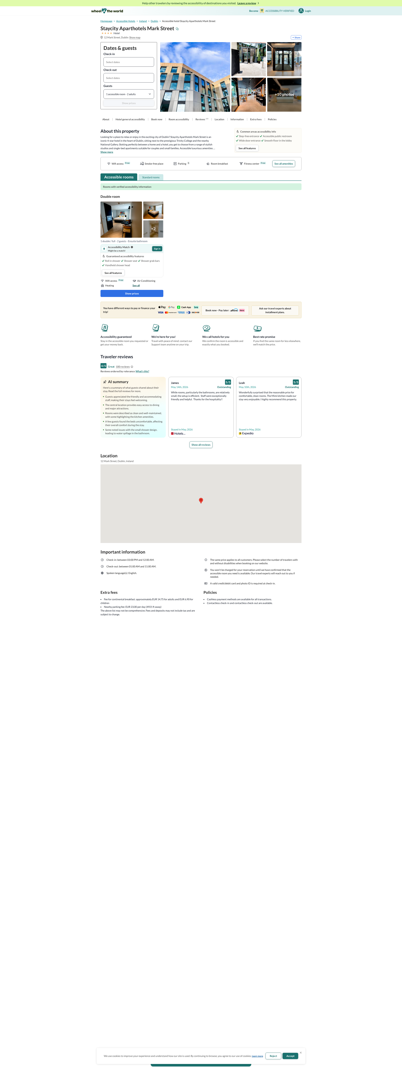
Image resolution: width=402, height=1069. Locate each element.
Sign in (157, 248)
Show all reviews (201, 444)
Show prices (129, 103)
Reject (273, 1055)
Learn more (257, 1056)
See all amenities (283, 163)
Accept (290, 1055)
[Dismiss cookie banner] (300, 1052)
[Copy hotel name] (177, 29)
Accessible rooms (118, 177)
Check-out (110, 70)
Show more (106, 151)
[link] (105, 119)
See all (136, 285)
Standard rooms (151, 177)
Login (308, 10)
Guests (107, 86)
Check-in (109, 54)
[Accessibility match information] (131, 247)
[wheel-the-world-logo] (107, 10)
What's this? (142, 371)
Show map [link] (134, 37)
